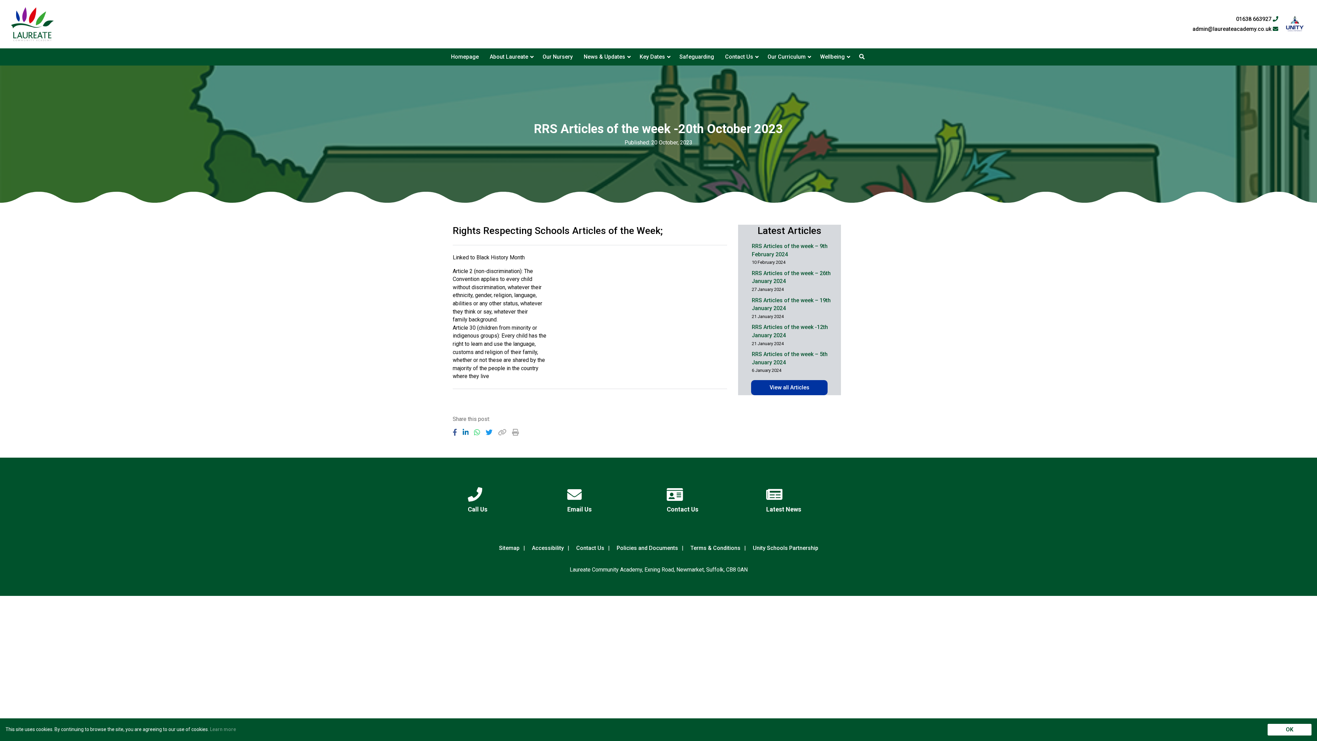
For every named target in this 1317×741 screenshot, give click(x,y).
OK (1289, 729)
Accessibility (548, 548)
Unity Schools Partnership (785, 548)
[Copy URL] (502, 432)
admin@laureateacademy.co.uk (1233, 29)
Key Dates (652, 57)
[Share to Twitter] (489, 432)
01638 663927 (1254, 19)
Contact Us (739, 57)
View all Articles (789, 387)
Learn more (223, 729)
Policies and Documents (647, 548)
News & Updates (604, 57)
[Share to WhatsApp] (477, 432)
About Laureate (509, 57)
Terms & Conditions (715, 548)
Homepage (465, 57)
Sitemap (509, 548)
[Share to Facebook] (455, 432)
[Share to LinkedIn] (466, 432)
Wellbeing (832, 57)
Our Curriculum (787, 57)
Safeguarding (696, 57)
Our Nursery (558, 57)
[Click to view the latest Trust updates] (1295, 24)
